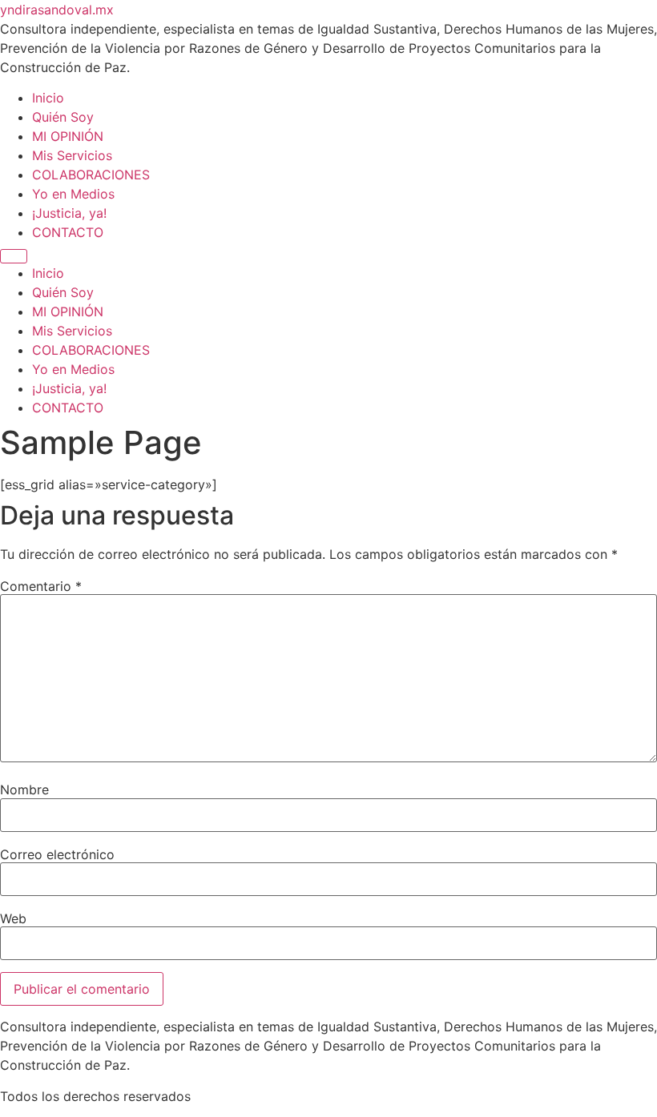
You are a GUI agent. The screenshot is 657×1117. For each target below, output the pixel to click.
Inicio (48, 98)
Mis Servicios (72, 155)
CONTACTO (67, 232)
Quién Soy (63, 117)
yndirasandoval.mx (57, 10)
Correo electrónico (57, 854)
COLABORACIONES (91, 175)
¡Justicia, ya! (69, 213)
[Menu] (13, 256)
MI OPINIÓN (67, 136)
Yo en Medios (73, 194)
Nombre (24, 789)
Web (13, 918)
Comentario (41, 586)
